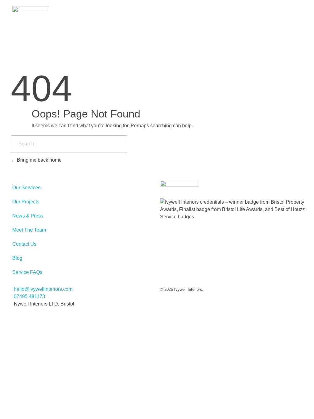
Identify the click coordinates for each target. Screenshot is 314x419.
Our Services (26, 187)
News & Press (27, 215)
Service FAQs (27, 272)
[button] (302, 12)
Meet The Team (29, 230)
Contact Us (24, 244)
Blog (17, 258)
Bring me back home (39, 160)
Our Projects (25, 201)
